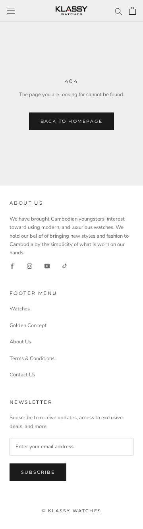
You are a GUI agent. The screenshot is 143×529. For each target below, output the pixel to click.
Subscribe (38, 472)
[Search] (118, 11)
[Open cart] (132, 11)
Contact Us (22, 374)
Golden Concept (28, 325)
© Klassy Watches (71, 510)
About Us (20, 341)
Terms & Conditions (32, 358)
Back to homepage (71, 121)
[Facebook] (12, 266)
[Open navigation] (11, 11)
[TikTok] (64, 266)
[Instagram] (29, 266)
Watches (20, 308)
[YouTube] (47, 266)
